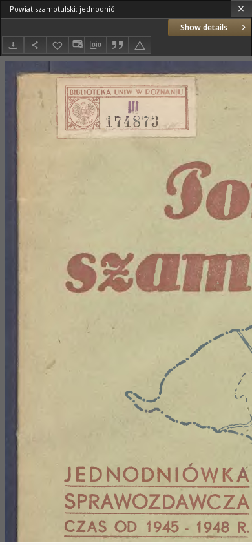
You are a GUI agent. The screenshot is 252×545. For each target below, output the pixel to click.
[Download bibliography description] (96, 45)
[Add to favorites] (57, 45)
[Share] (35, 45)
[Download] (13, 45)
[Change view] (76, 45)
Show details (203, 27)
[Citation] (118, 45)
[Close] (241, 8)
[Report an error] (140, 45)
